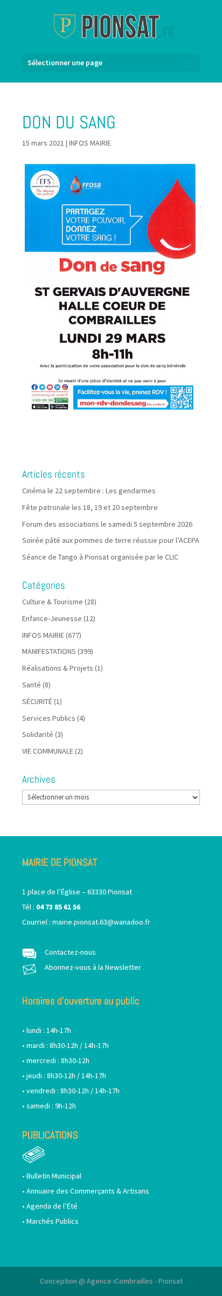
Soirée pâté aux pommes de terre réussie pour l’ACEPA (110, 540)
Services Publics (48, 718)
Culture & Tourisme (52, 601)
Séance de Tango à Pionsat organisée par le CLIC (100, 557)
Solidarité (37, 734)
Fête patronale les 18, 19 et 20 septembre (90, 507)
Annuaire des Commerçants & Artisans (87, 1191)
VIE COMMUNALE (47, 751)
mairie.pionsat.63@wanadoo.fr (101, 922)
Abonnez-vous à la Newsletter (93, 967)
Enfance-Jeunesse (52, 618)
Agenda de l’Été (52, 1206)
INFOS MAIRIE (90, 143)
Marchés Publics (52, 1221)
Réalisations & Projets (57, 668)
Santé (31, 685)
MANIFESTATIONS (49, 651)
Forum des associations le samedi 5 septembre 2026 (107, 524)
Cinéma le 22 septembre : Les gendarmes (89, 490)
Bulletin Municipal (53, 1176)
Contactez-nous (70, 952)
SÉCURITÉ (37, 701)
